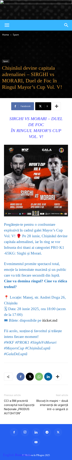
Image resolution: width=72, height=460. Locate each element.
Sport (16, 34)
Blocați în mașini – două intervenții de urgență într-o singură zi (52, 405)
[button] (6, 25)
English (8, 455)
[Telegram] (47, 432)
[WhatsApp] (39, 377)
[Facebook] (21, 377)
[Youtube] (36, 442)
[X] (30, 377)
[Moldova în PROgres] (36, 10)
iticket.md (49, 320)
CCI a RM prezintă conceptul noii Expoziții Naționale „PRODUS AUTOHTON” (19, 407)
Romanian (23, 455)
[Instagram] (25, 432)
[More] (56, 106)
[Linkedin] (48, 377)
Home (5, 34)
